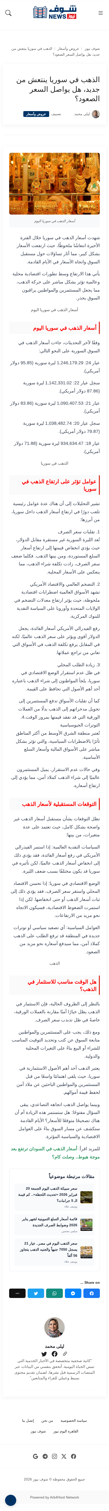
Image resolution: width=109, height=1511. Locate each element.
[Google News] (35, 1456)
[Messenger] (73, 1293)
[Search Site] (8, 13)
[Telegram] (45, 1456)
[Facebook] (91, 1293)
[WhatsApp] (54, 1293)
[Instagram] (54, 1456)
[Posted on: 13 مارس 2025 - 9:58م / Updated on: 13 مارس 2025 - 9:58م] (67, 114)
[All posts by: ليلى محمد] (54, 1327)
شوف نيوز (92, 49)
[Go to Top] (10, 1500)
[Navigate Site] (101, 13)
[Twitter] (36, 1293)
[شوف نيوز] (54, 12)
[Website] (65, 1354)
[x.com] (64, 1456)
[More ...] (17, 1293)
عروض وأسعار (68, 49)
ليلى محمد (82, 114)
